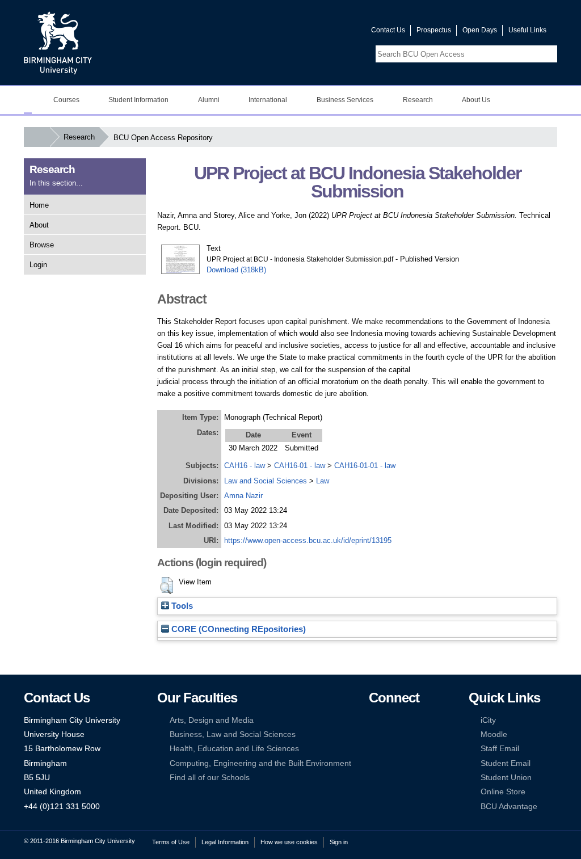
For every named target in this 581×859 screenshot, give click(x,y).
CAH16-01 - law (299, 465)
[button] (166, 585)
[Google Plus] (408, 734)
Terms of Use (171, 842)
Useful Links (527, 30)
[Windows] (408, 763)
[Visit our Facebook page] (308, 32)
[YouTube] (408, 720)
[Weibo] (374, 748)
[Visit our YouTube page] (335, 32)
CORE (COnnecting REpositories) (237, 629)
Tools (181, 605)
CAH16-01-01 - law (364, 465)
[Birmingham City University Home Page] (28, 100)
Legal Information (225, 842)
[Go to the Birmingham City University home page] (58, 43)
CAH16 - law (244, 465)
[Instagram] (391, 734)
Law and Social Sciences (265, 481)
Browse (42, 245)
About (39, 225)
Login (38, 264)
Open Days (479, 30)
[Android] (391, 763)
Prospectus (433, 30)
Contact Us (388, 30)
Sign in (339, 842)
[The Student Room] (408, 748)
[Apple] (374, 763)
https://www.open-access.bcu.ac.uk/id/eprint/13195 (307, 540)
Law (322, 481)
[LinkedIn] (374, 734)
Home (39, 205)
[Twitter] (391, 720)
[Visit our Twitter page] (321, 32)
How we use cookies (289, 842)
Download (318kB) (236, 270)
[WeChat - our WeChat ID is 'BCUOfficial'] (391, 748)
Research (79, 137)
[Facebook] (374, 720)
